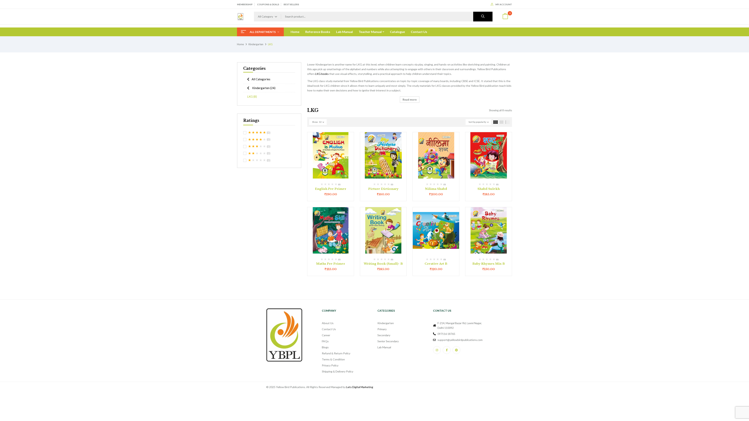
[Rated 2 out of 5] (257, 153)
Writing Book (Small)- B (383, 263)
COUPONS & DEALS (268, 4)
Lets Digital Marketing (359, 387)
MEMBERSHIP (245, 4)
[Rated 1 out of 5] (257, 160)
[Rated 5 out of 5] (257, 132)
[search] (483, 16)
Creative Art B (436, 263)
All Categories (261, 79)
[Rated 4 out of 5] (257, 139)
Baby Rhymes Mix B (488, 263)
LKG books (322, 73)
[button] (505, 16)
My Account (503, 4)
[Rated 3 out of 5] (257, 146)
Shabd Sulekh (488, 189)
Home (240, 44)
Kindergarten (255, 44)
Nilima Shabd (436, 189)
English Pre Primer (330, 189)
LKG (252, 96)
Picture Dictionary (383, 189)
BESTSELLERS (291, 4)
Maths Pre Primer (330, 263)
